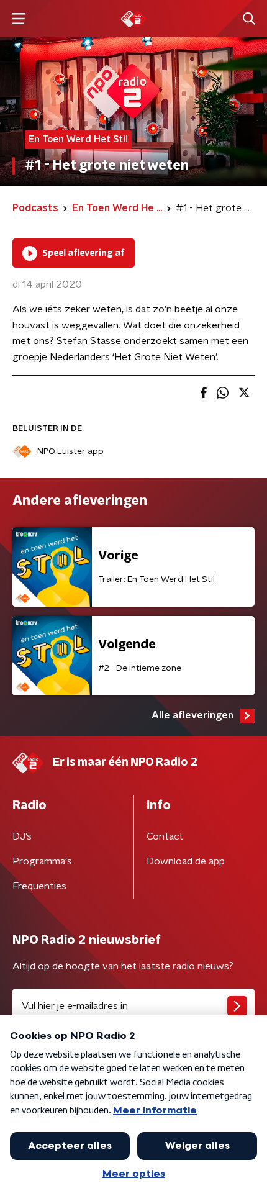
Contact (165, 836)
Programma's (42, 861)
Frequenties (39, 886)
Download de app (186, 861)
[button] (18, 18)
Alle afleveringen (192, 715)
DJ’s (22, 836)
